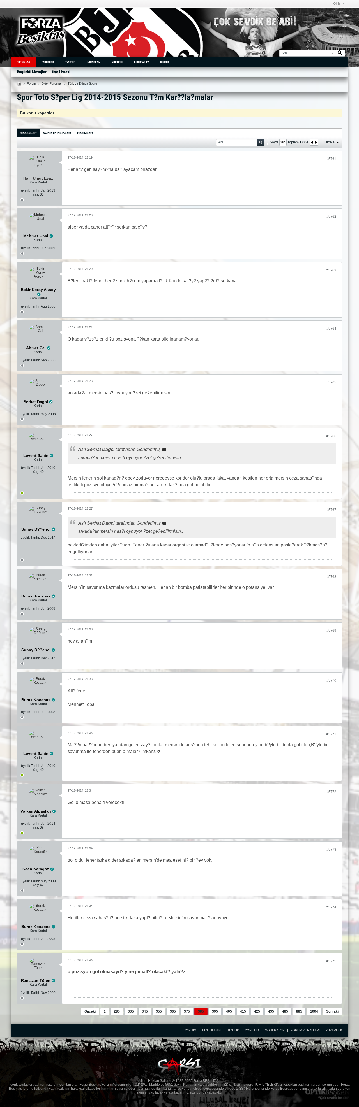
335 (131, 1011)
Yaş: (36, 194)
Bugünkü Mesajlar (32, 72)
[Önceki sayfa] (312, 142)
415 (243, 1011)
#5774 (331, 907)
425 (257, 1011)
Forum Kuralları (305, 1030)
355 (159, 1011)
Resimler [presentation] (85, 132)
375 (187, 1011)
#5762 (331, 216)
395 (215, 1011)
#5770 (331, 680)
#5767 (331, 510)
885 (299, 1011)
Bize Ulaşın (211, 1030)
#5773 (331, 850)
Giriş (337, 4)
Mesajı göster (164, 449)
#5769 (331, 630)
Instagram (94, 62)
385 (201, 1011)
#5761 (331, 159)
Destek (164, 62)
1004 (314, 1011)
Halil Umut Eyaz (38, 178)
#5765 (331, 382)
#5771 (331, 734)
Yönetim (252, 1030)
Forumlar (23, 62)
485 (285, 1011)
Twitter (70, 62)
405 (229, 1011)
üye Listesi (61, 72)
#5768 (331, 577)
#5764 (331, 329)
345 (145, 1011)
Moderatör (275, 1030)
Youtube (117, 62)
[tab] (28, 132)
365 (173, 1011)
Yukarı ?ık (334, 1030)
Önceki (90, 1011)
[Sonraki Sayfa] (316, 142)
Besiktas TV (141, 62)
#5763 (331, 270)
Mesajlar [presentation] (28, 132)
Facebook (48, 62)
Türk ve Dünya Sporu (82, 83)
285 (117, 1011)
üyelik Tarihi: (30, 190)
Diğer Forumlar (52, 83)
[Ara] (340, 53)
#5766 (331, 436)
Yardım (190, 1030)
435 (271, 1011)
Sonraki (332, 1011)
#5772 (331, 792)
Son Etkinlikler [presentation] (57, 132)
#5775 (331, 961)
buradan (107, 1088)
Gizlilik (233, 1030)
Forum (31, 83)
